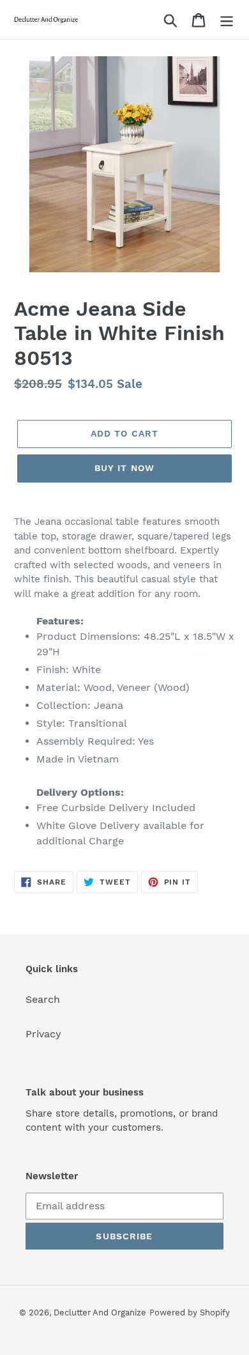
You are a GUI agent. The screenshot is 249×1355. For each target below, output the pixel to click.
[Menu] (227, 19)
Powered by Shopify (189, 1312)
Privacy (43, 1034)
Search (43, 999)
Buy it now (124, 468)
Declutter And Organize (100, 1312)
